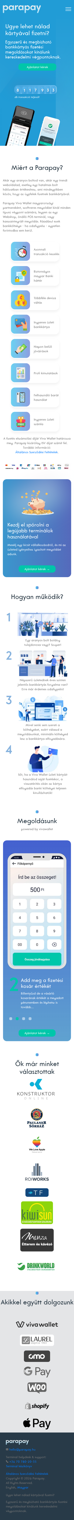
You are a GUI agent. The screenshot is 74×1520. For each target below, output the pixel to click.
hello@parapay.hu (22, 1449)
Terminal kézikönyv (19, 1466)
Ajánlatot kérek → (37, 569)
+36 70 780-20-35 (23, 1461)
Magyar (22, 1487)
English (10, 1487)
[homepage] (22, 9)
